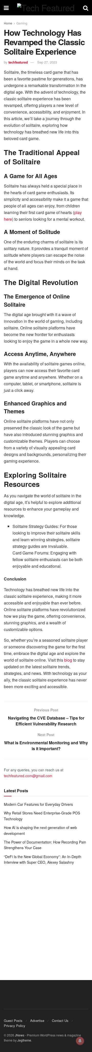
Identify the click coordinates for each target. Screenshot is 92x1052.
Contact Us (60, 1020)
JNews (19, 1035)
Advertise (37, 1020)
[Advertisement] (46, 919)
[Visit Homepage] (45, 7)
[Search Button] (85, 7)
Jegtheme (24, 1040)
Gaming (21, 23)
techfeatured (18, 62)
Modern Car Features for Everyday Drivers (38, 804)
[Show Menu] (6, 7)
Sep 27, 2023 (47, 62)
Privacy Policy (14, 1025)
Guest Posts (13, 1020)
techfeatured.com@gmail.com (28, 775)
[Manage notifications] (80, 1041)
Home (8, 23)
